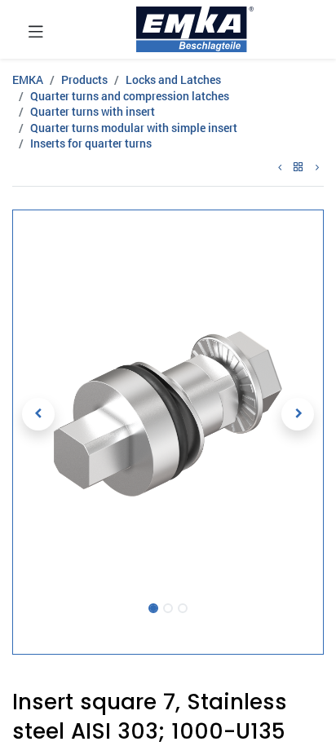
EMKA (27, 79)
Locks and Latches (173, 79)
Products (84, 79)
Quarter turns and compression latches (129, 96)
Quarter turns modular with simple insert (133, 127)
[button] (38, 414)
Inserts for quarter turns (91, 143)
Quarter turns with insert (92, 111)
